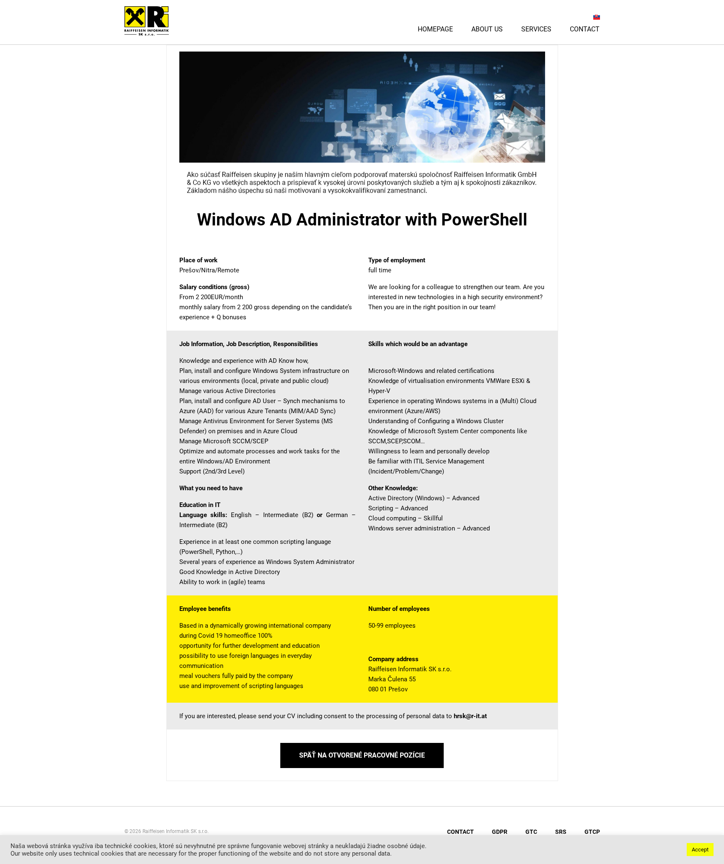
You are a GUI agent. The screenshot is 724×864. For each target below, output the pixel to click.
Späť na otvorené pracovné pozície (362, 755)
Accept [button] (700, 849)
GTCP (592, 831)
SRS (560, 831)
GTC (531, 831)
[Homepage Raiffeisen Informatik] (158, 32)
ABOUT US (487, 29)
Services (536, 29)
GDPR (499, 831)
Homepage (435, 29)
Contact (585, 29)
